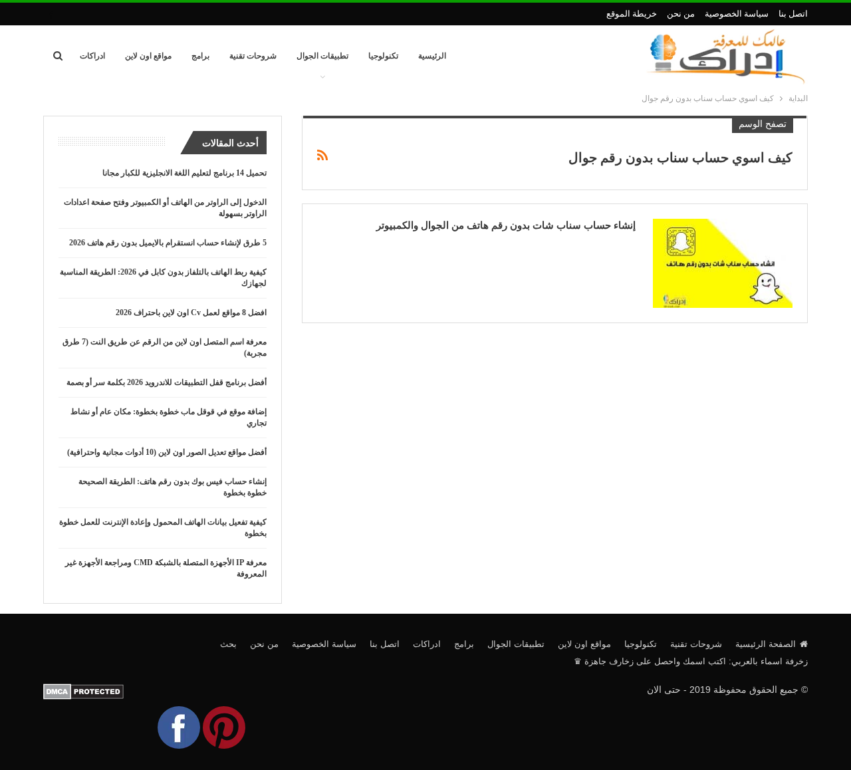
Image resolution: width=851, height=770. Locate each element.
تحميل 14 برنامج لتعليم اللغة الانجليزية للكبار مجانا (184, 173)
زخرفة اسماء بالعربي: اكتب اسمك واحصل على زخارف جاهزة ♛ (691, 661)
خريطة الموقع (631, 14)
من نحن (681, 14)
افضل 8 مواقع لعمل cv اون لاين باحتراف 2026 (191, 312)
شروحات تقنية (253, 56)
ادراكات (92, 56)
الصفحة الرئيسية (765, 644)
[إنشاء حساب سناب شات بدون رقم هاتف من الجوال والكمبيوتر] (722, 263)
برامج (200, 56)
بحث (228, 644)
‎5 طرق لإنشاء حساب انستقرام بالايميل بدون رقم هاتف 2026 (168, 242)
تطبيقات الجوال (322, 56)
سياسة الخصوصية (737, 14)
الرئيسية (432, 56)
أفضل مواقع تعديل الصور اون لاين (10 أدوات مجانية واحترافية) (167, 452)
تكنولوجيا (383, 56)
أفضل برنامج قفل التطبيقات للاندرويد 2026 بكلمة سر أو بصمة (166, 382)
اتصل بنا (793, 14)
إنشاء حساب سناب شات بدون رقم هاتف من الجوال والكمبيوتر (506, 225)
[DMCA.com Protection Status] (83, 691)
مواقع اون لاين (148, 56)
